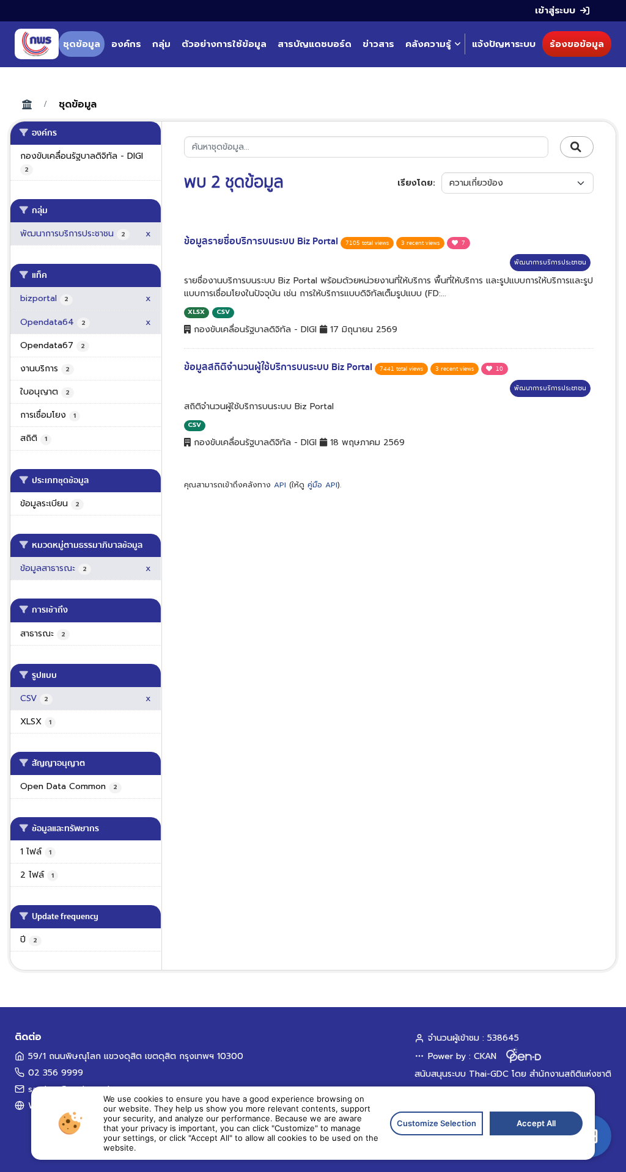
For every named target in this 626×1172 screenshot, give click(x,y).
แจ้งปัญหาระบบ (504, 44)
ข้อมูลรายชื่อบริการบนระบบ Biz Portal (262, 241)
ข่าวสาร (378, 44)
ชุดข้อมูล (81, 44)
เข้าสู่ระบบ (555, 10)
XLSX (196, 311)
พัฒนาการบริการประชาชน (550, 262)
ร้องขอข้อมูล (577, 44)
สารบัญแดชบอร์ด (315, 44)
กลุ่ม (161, 44)
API (280, 484)
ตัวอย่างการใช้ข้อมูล (224, 44)
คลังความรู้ (428, 44)
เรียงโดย (415, 183)
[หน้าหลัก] (37, 44)
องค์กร (126, 44)
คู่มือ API (322, 484)
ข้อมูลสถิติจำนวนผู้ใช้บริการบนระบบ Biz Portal (279, 367)
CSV (223, 311)
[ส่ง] (577, 147)
